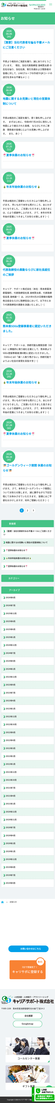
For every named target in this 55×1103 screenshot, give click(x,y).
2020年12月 (11, 812)
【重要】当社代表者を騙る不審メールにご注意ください (27, 532)
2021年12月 (11, 772)
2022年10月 (11, 724)
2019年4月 (10, 883)
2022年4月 (10, 740)
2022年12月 (11, 716)
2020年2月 (10, 843)
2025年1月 (10, 637)
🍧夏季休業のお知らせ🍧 (19, 155)
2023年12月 (11, 677)
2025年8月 (10, 621)
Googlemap (27, 1024)
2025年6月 (10, 629)
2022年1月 (10, 764)
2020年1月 (10, 851)
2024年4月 (10, 661)
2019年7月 (10, 875)
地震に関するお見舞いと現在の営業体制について (27, 542)
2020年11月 (11, 820)
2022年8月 (10, 732)
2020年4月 (10, 835)
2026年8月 (10, 598)
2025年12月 (11, 613)
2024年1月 (10, 669)
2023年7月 (10, 693)
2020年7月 (10, 827)
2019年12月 (11, 859)
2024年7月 (10, 653)
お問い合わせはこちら (30, 949)
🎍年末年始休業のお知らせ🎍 (21, 186)
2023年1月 (10, 709)
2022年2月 (10, 756)
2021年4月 (10, 796)
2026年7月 (10, 605)
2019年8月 (10, 867)
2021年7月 (10, 788)
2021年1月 (10, 804)
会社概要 (28, 1016)
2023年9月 (10, 685)
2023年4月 (10, 701)
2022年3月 (10, 748)
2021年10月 (11, 780)
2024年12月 (11, 645)
